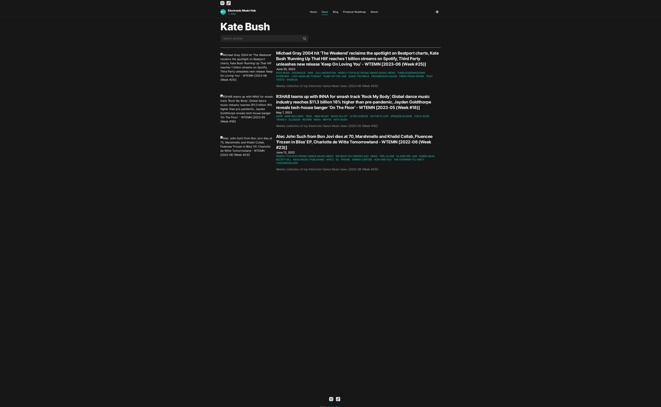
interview (282, 76)
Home (313, 11)
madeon (292, 79)
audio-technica (358, 76)
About (374, 11)
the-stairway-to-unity (409, 159)
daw (310, 72)
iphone (345, 159)
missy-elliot (339, 116)
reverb (307, 119)
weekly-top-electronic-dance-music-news (366, 72)
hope (279, 116)
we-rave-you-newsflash (352, 156)
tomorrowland (287, 162)
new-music (321, 116)
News (325, 11)
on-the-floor (379, 116)
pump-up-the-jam (334, 76)
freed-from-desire (411, 76)
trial (309, 116)
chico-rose (421, 116)
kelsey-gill (283, 159)
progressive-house (384, 76)
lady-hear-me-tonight (306, 76)
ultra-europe (359, 116)
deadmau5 (299, 72)
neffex (327, 119)
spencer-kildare (401, 116)
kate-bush (283, 72)
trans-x (281, 119)
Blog (335, 11)
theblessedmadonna (411, 72)
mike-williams (294, 116)
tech (429, 76)
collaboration (325, 72)
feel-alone (387, 156)
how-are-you (383, 159)
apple (330, 159)
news (317, 119)
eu (337, 159)
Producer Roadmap (354, 11)
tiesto (280, 79)
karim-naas (427, 156)
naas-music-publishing (308, 159)
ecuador (294, 119)
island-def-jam (406, 156)
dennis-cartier (362, 159)
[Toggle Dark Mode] (437, 12)
